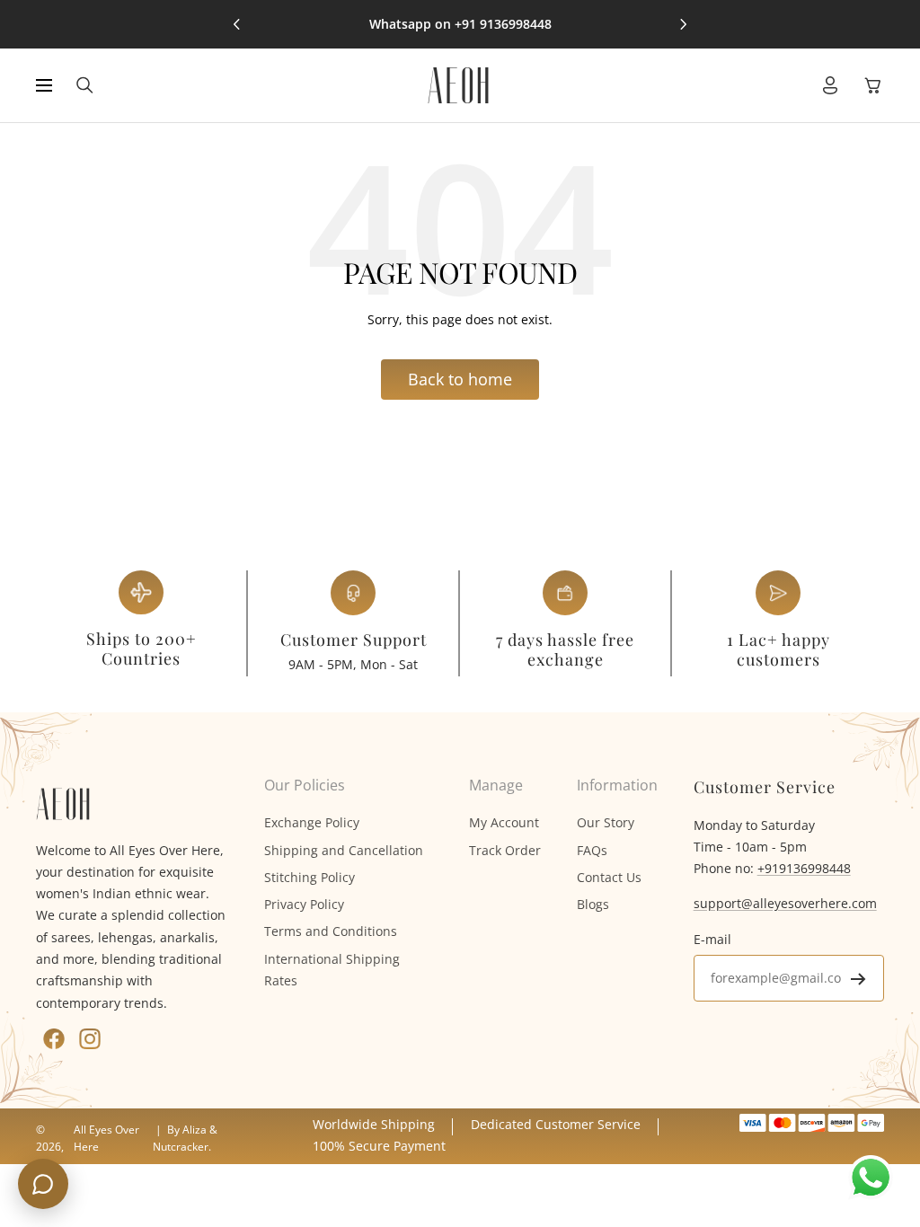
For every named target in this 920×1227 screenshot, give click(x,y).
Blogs (593, 904)
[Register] (858, 979)
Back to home (460, 379)
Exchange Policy (311, 822)
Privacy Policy (304, 904)
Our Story (605, 822)
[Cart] (873, 85)
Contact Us (609, 877)
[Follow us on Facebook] (54, 1039)
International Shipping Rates (332, 969)
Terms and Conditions (330, 931)
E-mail (712, 939)
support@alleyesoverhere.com (785, 903)
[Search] (85, 85)
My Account (504, 822)
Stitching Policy (309, 877)
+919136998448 (804, 868)
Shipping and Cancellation (343, 850)
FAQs (592, 850)
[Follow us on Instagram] (90, 1039)
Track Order (505, 850)
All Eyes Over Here (106, 1137)
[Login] (830, 85)
